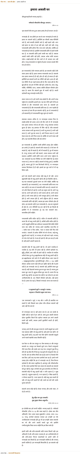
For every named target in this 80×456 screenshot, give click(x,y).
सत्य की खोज (11, 2)
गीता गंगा (3, 2)
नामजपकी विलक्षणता (14, 453)
